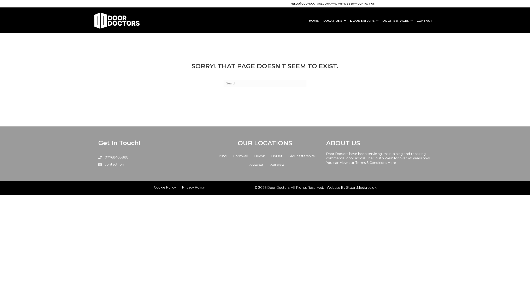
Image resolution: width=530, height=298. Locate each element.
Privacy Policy (193, 187)
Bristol (222, 156)
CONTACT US (366, 3)
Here (392, 163)
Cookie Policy (165, 187)
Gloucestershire (301, 156)
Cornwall (240, 156)
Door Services (395, 21)
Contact (424, 21)
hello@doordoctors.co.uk (311, 3)
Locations (332, 21)
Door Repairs (362, 21)
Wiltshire (277, 165)
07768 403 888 (344, 3)
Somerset (256, 165)
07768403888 (117, 157)
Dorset (276, 156)
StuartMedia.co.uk (361, 188)
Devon (259, 156)
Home (314, 21)
